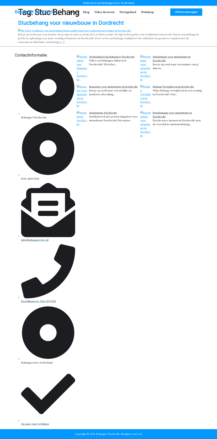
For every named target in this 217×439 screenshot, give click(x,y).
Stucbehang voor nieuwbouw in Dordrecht (71, 23)
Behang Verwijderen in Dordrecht (173, 86)
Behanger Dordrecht (35, 11)
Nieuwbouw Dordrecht (103, 112)
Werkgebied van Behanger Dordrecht (112, 56)
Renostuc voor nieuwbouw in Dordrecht (113, 86)
